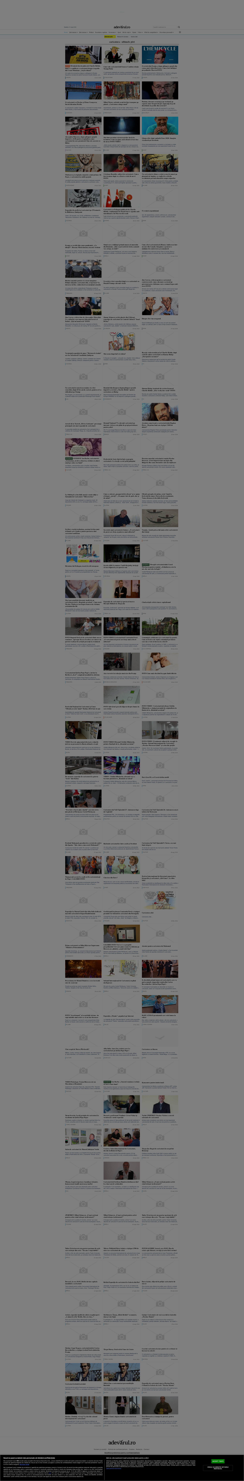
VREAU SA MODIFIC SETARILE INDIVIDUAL (218, 1468)
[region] (122, 1468)
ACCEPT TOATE (218, 1461)
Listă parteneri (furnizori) (113, 1468)
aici (50, 1473)
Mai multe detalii (24, 1464)
